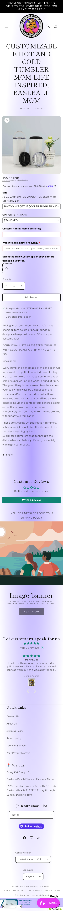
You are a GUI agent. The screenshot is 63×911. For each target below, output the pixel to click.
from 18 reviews (29, 647)
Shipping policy (22, 895)
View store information (18, 316)
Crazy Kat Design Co (29, 886)
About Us (11, 723)
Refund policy (14, 738)
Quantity (6, 279)
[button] (6, 26)
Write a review (31, 500)
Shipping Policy (14, 731)
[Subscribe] (50, 815)
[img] (31, 643)
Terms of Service (16, 745)
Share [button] (9, 454)
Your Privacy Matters (18, 753)
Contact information (41, 895)
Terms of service (52, 890)
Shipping (6, 180)
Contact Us (12, 716)
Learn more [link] (31, 611)
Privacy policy (35, 890)
